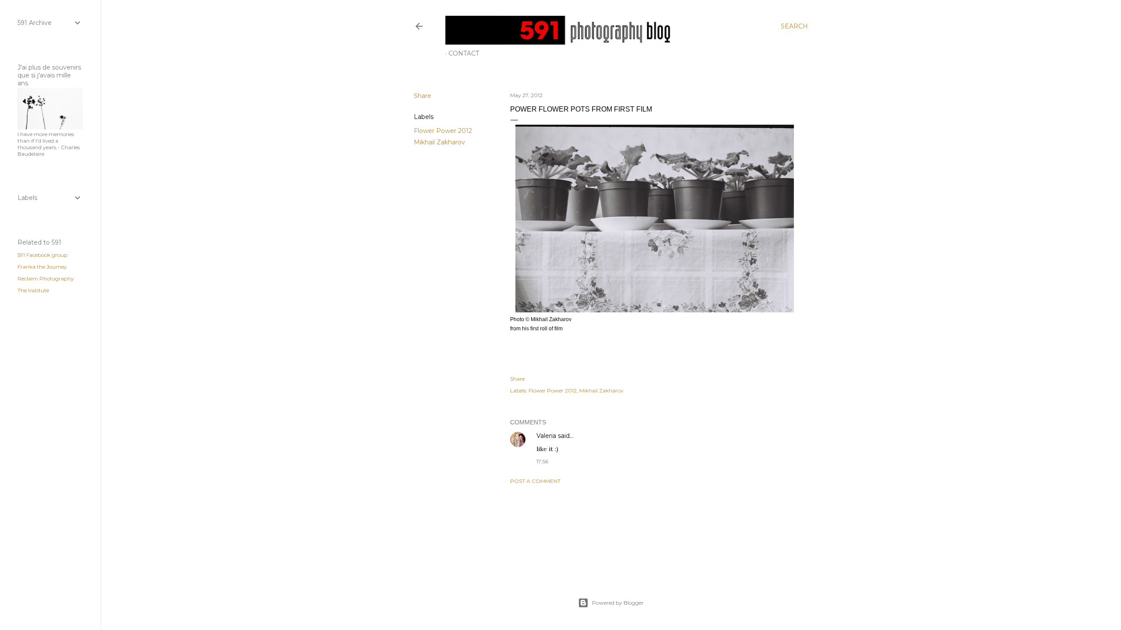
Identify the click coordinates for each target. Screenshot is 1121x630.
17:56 (542, 461)
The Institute (33, 290)
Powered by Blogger (618, 602)
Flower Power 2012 (443, 131)
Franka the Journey (42, 266)
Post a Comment (535, 481)
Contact (463, 53)
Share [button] (422, 96)
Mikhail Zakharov (439, 142)
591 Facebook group (42, 255)
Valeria (546, 436)
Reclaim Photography (46, 278)
